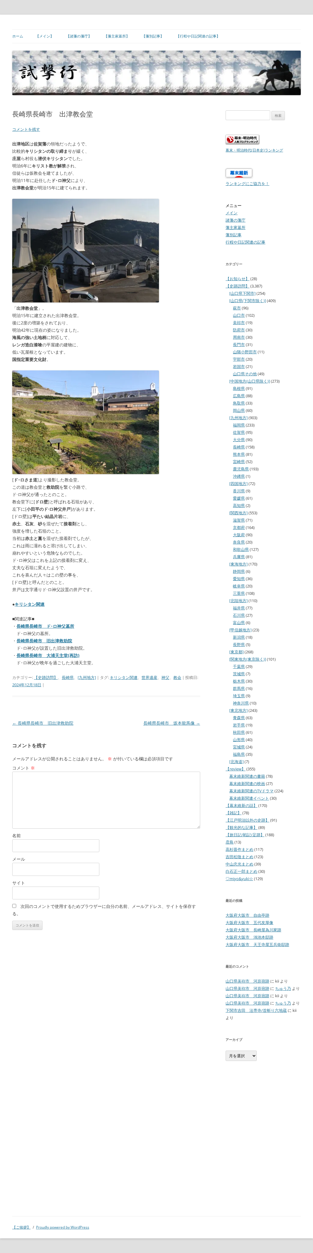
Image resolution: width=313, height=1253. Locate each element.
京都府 (239, 527)
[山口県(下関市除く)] (247, 300)
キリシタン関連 (30, 604)
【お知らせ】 (237, 278)
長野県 (239, 644)
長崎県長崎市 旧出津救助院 (44, 641)
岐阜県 (239, 586)
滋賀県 (239, 520)
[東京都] (236, 652)
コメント (23, 768)
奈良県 (239, 542)
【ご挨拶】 (21, 1227)
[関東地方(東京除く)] (247, 659)
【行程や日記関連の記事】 (198, 36)
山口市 (239, 315)
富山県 (239, 622)
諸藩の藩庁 (235, 220)
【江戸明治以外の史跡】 (247, 820)
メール (18, 859)
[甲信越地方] (240, 630)
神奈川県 (241, 703)
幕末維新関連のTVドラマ (251, 791)
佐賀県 (239, 432)
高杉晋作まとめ (239, 849)
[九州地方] (87, 677)
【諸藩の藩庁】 (79, 36)
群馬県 (239, 688)
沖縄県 (239, 476)
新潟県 (239, 637)
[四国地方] (238, 483)
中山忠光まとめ (239, 864)
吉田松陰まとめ (239, 856)
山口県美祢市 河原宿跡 (247, 981)
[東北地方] (238, 710)
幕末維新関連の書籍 (247, 776)
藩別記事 (233, 234)
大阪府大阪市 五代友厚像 (249, 922)
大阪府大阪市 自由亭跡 (247, 915)
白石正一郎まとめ (241, 871)
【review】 (235, 769)
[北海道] (236, 761)
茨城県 (239, 673)
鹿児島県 (241, 469)
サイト (18, 883)
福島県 (239, 754)
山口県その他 (245, 374)
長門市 (239, 344)
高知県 (239, 505)
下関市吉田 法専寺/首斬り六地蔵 (256, 1010)
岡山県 (239, 410)
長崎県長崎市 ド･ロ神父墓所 (45, 626)
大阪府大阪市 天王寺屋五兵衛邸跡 (257, 944)
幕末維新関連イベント (249, 798)
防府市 (239, 330)
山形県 (239, 739)
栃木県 (239, 681)
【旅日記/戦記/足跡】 (245, 834)
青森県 (239, 717)
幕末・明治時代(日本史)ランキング (254, 150)
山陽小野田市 (245, 352)
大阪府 (239, 534)
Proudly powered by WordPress (62, 1227)
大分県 (239, 439)
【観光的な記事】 (241, 827)
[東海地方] (238, 564)
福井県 (239, 608)
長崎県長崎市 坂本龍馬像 (171, 723)
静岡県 (239, 571)
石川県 (239, 615)
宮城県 (239, 747)
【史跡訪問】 (46, 677)
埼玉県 (239, 695)
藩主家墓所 (235, 227)
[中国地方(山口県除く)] (249, 381)
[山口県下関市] (242, 293)
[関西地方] (238, 513)
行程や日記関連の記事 (245, 242)
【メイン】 (44, 36)
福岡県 (239, 425)
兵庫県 (239, 556)
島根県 (239, 388)
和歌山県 (241, 549)
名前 (16, 835)
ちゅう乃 (283, 988)
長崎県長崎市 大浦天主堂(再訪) (48, 655)
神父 (165, 677)
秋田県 (239, 732)
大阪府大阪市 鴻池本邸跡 (249, 937)
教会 (177, 677)
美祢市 (239, 322)
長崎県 (68, 677)
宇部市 (239, 359)
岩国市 (239, 366)
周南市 (239, 337)
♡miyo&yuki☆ (239, 878)
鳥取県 (239, 403)
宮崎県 (239, 461)
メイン (232, 213)
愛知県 (239, 578)
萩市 (237, 308)
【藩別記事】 (153, 36)
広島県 (239, 395)
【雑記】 (233, 813)
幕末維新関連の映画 (247, 783)
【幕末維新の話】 (241, 805)
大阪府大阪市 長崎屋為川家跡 (253, 930)
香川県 (239, 491)
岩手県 (239, 725)
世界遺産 (149, 677)
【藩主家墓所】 (117, 36)
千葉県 (239, 666)
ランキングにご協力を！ (247, 183)
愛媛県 (239, 498)
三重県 (239, 593)
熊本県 (239, 454)
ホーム (17, 36)
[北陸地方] (238, 600)
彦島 (230, 842)
